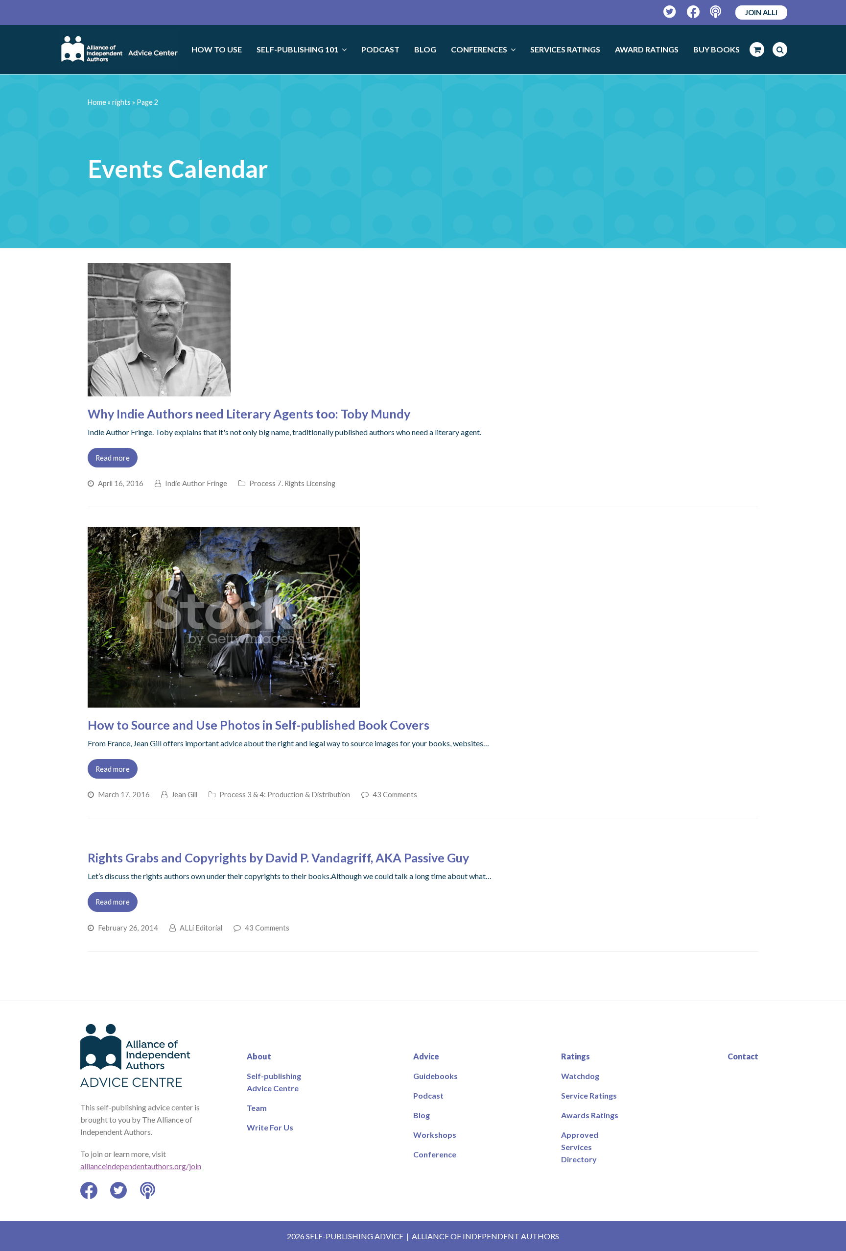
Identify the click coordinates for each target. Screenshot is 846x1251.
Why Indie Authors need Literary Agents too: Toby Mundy (249, 413)
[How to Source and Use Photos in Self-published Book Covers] (224, 701)
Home (97, 102)
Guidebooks (435, 1075)
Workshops (434, 1134)
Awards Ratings (589, 1115)
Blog (421, 1115)
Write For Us (270, 1127)
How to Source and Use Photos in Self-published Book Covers (258, 724)
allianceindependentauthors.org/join (140, 1166)
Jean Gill (184, 794)
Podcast (428, 1095)
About (259, 1056)
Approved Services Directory (579, 1147)
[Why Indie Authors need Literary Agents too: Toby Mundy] (159, 390)
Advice (426, 1056)
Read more (112, 457)
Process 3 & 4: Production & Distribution (284, 794)
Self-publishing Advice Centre (274, 1082)
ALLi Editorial (201, 927)
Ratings (575, 1056)
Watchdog (580, 1075)
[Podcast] (716, 12)
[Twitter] (670, 12)
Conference (434, 1154)
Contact (743, 1056)
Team (257, 1107)
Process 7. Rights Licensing (292, 483)
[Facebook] (693, 12)
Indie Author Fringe (196, 483)
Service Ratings (589, 1095)
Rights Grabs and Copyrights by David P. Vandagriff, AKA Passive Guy (278, 857)
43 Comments (395, 794)
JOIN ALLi (761, 12)
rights (121, 102)
